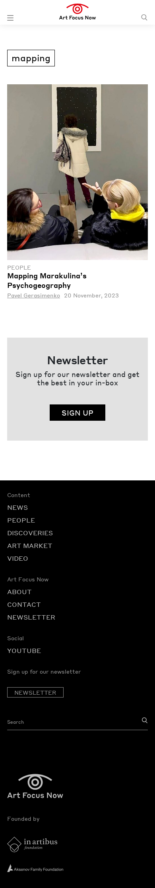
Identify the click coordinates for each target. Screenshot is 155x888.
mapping (31, 57)
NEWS (17, 507)
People (19, 267)
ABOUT (19, 591)
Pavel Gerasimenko (33, 295)
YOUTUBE (24, 650)
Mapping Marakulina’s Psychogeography (47, 280)
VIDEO (17, 558)
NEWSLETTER (31, 617)
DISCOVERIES (30, 533)
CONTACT (24, 604)
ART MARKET (29, 545)
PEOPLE (21, 520)
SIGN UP (77, 412)
